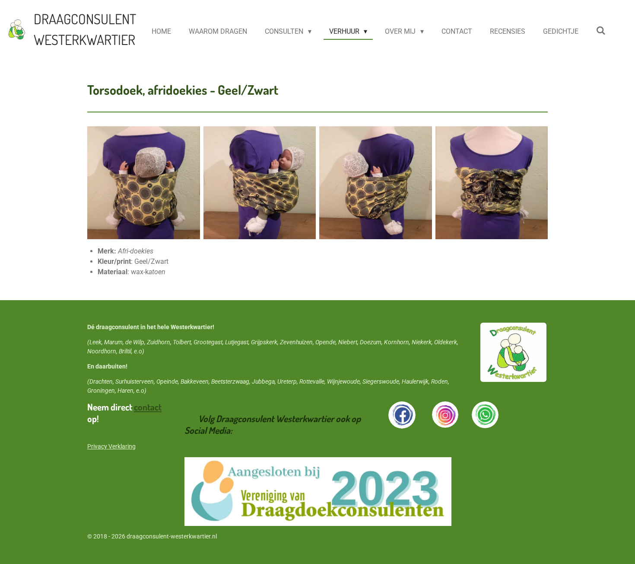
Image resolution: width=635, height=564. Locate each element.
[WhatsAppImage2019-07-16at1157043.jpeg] (144, 183)
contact (148, 407)
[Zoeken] (601, 30)
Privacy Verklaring (111, 446)
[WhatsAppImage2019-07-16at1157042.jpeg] (492, 183)
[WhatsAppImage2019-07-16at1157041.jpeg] (260, 183)
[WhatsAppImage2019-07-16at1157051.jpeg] (376, 183)
